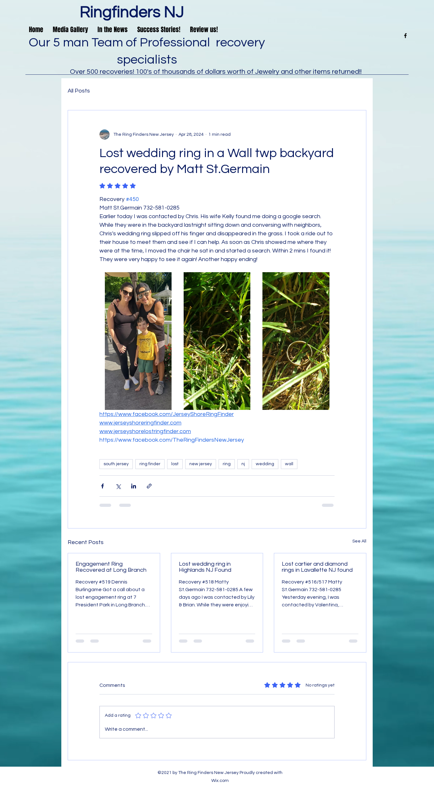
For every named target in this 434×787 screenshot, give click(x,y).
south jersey (116, 464)
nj (243, 464)
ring (227, 464)
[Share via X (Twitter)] (118, 486)
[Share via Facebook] (102, 486)
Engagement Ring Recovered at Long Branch (111, 567)
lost (175, 464)
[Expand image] (168, 280)
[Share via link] (149, 486)
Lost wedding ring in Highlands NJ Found (205, 567)
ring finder (149, 464)
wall (289, 464)
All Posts (79, 91)
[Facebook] (405, 35)
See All (359, 541)
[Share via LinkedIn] (134, 486)
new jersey (200, 464)
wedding (265, 464)
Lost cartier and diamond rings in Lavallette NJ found (317, 567)
